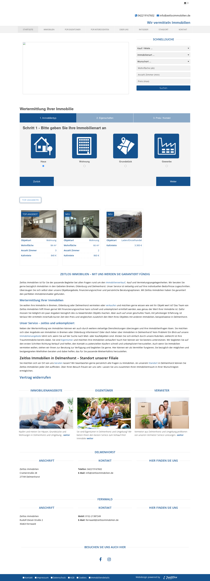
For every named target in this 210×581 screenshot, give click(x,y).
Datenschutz (59, 577)
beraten (58, 363)
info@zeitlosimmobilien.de (174, 15)
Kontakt (183, 29)
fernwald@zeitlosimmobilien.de (98, 520)
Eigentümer (67, 339)
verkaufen (111, 305)
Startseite (28, 29)
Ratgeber (143, 29)
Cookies (83, 577)
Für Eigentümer (72, 29)
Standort (163, 29)
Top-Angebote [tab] (30, 200)
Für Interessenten (100, 29)
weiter (66, 435)
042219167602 (145, 15)
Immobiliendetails (100, 577)
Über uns (124, 29)
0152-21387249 (89, 516)
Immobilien (49, 29)
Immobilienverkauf (115, 282)
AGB (72, 577)
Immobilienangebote (30, 336)
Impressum (43, 577)
